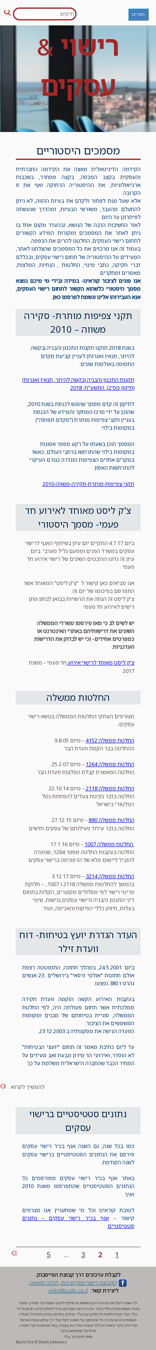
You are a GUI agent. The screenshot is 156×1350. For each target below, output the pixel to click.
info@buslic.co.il (67, 1290)
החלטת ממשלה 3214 (110, 876)
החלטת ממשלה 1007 (109, 844)
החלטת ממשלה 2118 (110, 788)
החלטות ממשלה (78, 697)
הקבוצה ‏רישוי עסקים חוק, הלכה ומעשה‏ (72, 1282)
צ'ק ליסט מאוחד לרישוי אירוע (100, 662)
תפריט (138, 14)
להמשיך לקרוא (28, 1087)
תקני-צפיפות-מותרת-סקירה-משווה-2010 (88, 484)
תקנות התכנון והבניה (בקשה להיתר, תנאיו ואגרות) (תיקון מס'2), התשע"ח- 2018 (78, 383)
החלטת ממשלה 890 (111, 820)
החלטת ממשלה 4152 (110, 740)
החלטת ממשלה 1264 (110, 764)
